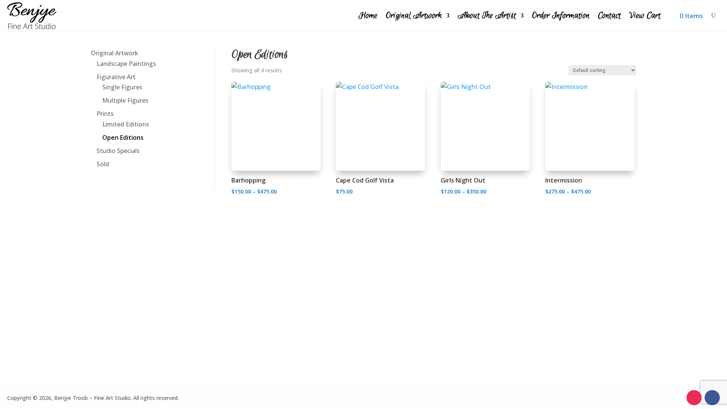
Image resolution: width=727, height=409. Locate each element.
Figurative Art (116, 77)
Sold (103, 164)
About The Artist (487, 15)
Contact (609, 15)
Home (368, 15)
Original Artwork (414, 15)
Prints (105, 113)
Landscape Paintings (126, 63)
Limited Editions (125, 124)
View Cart (645, 15)
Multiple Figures (125, 100)
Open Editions (123, 137)
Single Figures (122, 87)
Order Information (561, 15)
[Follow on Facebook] (712, 397)
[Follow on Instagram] (694, 397)
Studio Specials (118, 151)
